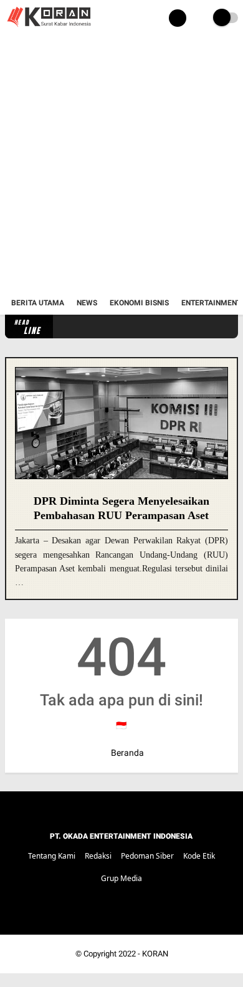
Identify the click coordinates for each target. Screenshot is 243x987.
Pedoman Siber (147, 856)
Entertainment (211, 302)
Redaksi (98, 856)
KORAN (155, 953)
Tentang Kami (51, 856)
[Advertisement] (121, 163)
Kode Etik (199, 856)
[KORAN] (48, 28)
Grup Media (121, 878)
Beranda (126, 753)
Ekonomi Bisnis (139, 302)
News (87, 302)
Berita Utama (37, 302)
